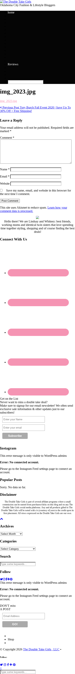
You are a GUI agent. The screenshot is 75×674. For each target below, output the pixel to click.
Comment (7, 137)
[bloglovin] (8, 579)
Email (4, 176)
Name (5, 169)
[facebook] (6, 579)
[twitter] (1, 579)
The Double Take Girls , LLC (41, 649)
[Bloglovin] (11, 664)
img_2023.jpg (8, 101)
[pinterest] (11, 579)
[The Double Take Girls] (15, 1)
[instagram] (4, 579)
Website (5, 183)
